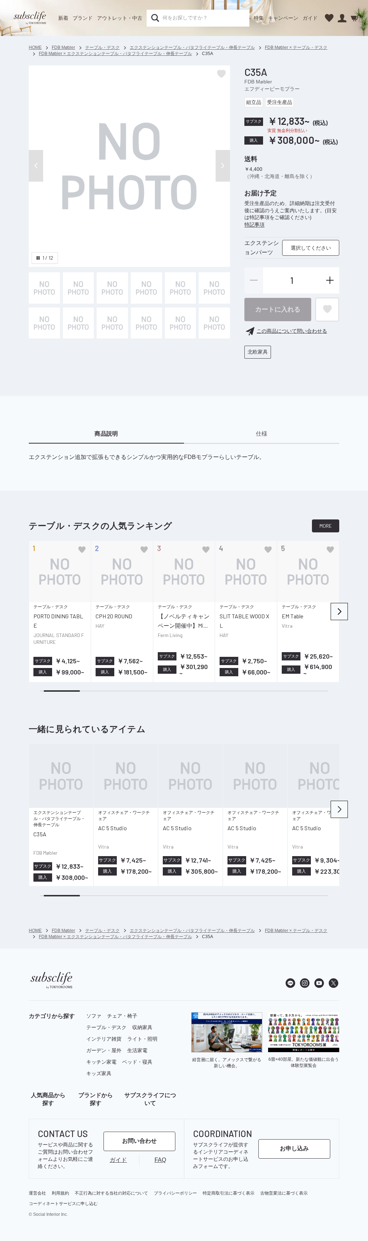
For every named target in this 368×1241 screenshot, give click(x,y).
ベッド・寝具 (137, 1062)
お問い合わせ (139, 1141)
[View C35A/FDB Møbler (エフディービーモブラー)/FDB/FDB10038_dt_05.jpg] (44, 323)
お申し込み (294, 1148)
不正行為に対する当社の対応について (111, 1193)
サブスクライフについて (150, 1099)
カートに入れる (277, 309)
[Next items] (339, 611)
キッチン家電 (101, 1062)
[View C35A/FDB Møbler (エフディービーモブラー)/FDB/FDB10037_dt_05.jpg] (214, 323)
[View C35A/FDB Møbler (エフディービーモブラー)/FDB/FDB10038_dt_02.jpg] (180, 288)
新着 (63, 18)
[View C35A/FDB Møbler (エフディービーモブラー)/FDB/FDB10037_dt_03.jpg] (146, 323)
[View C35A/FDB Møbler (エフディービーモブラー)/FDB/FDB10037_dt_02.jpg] (112, 288)
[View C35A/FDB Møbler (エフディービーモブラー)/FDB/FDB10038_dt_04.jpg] (78, 323)
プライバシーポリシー (175, 1193)
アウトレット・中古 (119, 18)
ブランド (83, 18)
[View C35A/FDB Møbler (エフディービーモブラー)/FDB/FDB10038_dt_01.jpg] (146, 288)
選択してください (311, 248)
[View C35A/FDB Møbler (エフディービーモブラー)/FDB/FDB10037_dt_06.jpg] (112, 323)
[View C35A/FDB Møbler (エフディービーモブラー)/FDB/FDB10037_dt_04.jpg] (180, 323)
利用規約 (60, 1193)
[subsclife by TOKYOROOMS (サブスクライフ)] (30, 18)
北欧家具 (258, 352)
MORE (325, 526)
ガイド (310, 18)
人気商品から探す (48, 1099)
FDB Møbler (258, 82)
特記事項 (254, 224)
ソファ (93, 1016)
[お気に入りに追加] (82, 549)
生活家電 (137, 1050)
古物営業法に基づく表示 (284, 1193)
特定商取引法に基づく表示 (228, 1193)
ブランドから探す (95, 1099)
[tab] (106, 434)
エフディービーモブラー (272, 89)
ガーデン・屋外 (103, 1050)
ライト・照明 (142, 1039)
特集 (259, 18)
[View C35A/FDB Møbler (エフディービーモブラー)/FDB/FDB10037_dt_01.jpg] (78, 288)
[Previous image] (36, 166)
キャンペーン (283, 18)
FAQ (160, 1160)
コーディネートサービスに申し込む (63, 1203)
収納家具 (142, 1027)
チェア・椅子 (122, 1016)
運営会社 (37, 1193)
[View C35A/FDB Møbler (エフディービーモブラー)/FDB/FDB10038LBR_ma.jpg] (44, 288)
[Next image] (223, 166)
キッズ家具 (98, 1073)
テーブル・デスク (106, 1027)
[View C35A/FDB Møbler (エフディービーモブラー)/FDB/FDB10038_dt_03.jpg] (214, 288)
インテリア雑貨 (103, 1039)
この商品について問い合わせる (292, 331)
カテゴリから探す (52, 1016)
